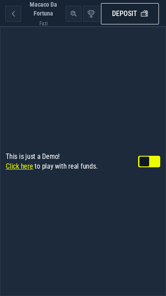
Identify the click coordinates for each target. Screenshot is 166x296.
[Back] (13, 14)
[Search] (73, 14)
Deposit (124, 13)
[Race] (91, 14)
